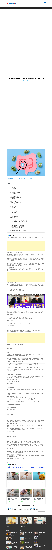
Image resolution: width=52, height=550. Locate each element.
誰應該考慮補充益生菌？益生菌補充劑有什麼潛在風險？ (19, 221)
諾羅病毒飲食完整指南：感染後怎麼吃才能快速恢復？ (18, 226)
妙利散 (31, 509)
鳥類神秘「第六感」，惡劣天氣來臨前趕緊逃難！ (28, 542)
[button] (43, 183)
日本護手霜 (37, 509)
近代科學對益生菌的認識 (14, 188)
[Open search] (45, 8)
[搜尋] (45, 2)
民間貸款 (28, 509)
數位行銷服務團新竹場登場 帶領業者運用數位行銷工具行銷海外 (42, 537)
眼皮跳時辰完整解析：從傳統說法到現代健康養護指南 (18, 230)
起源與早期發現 (13, 198)
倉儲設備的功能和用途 (10, 509)
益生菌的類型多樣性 (14, 206)
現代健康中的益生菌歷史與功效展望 (15, 192)
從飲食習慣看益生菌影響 (14, 211)
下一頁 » (32, 505)
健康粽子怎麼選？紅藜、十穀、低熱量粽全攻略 (14, 538)
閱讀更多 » (9, 501)
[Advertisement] (26, 246)
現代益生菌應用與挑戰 (14, 201)
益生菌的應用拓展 (13, 207)
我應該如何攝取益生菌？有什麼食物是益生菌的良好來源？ (19, 220)
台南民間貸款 (20, 509)
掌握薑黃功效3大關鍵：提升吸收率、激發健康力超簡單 (14, 533)
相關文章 (11, 222)
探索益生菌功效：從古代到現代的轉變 (15, 186)
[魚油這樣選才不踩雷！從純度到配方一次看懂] (8, 546)
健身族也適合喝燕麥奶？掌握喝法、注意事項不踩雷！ (14, 542)
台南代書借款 (24, 509)
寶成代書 (20, 508)
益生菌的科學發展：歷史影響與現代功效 (15, 197)
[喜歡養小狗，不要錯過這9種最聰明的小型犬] (22, 546)
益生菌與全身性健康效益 (14, 196)
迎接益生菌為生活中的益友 (15, 216)
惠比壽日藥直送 (10, 178)
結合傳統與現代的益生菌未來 (15, 191)
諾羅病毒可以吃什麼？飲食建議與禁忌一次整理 (17, 227)
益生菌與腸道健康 (13, 193)
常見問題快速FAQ (12, 217)
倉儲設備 (15, 509)
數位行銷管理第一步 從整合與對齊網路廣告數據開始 (42, 545)
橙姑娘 (31, 178)
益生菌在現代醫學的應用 (14, 212)
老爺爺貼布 (33, 509)
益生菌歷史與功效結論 (13, 215)
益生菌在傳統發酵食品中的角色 (15, 203)
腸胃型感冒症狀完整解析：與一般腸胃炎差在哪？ (18, 225)
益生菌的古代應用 (13, 187)
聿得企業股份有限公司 (22, 178)
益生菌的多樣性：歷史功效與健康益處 (15, 202)
